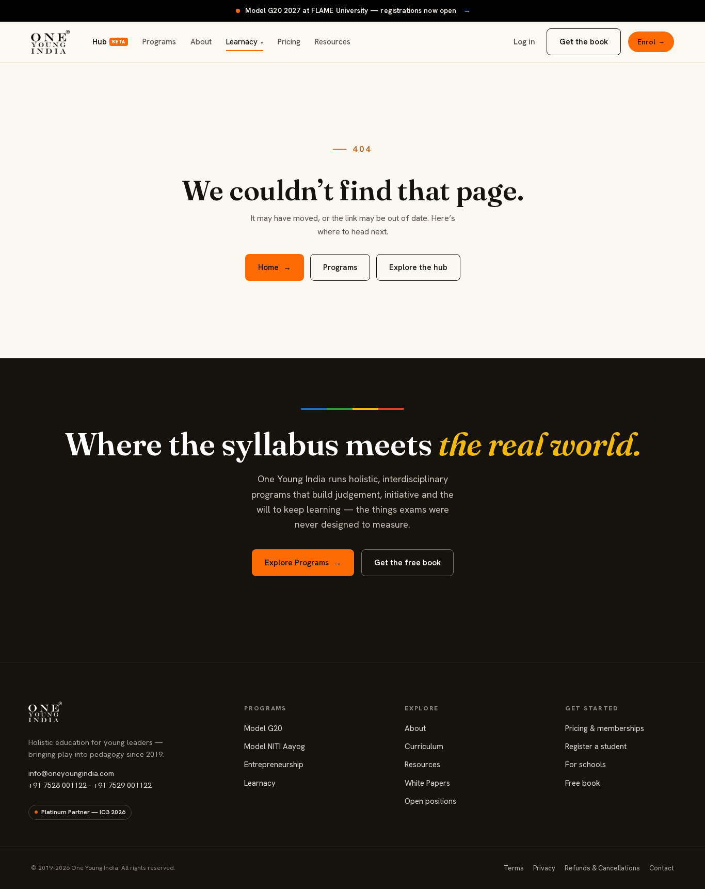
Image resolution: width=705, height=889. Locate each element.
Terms (514, 868)
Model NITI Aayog (274, 746)
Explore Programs (303, 563)
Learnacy (244, 42)
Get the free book (407, 563)
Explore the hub (418, 267)
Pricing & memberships (604, 728)
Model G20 (263, 728)
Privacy (544, 868)
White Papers (427, 783)
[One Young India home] (50, 42)
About (201, 42)
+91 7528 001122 (57, 785)
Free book (582, 783)
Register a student (596, 746)
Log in (524, 42)
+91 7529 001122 (122, 785)
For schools (585, 764)
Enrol (651, 41)
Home (274, 267)
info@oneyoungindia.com (71, 773)
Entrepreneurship (273, 764)
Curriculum (424, 746)
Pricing (289, 42)
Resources (332, 42)
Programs (159, 42)
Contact (661, 868)
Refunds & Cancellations (602, 868)
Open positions (430, 801)
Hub (108, 42)
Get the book (583, 42)
